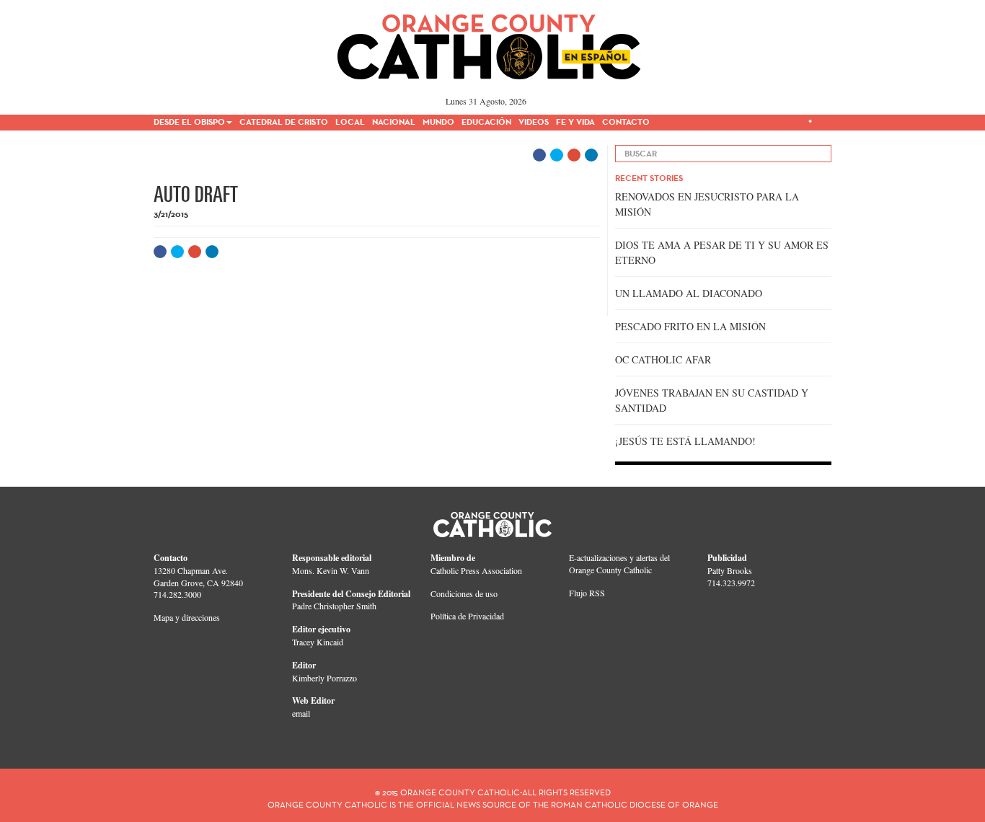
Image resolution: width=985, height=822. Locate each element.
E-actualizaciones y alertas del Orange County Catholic (619, 563)
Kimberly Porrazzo (324, 678)
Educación (486, 121)
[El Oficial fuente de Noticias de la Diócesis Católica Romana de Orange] (489, 41)
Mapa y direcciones (187, 617)
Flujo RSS (587, 592)
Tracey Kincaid (317, 642)
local (350, 121)
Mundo (438, 121)
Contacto (626, 121)
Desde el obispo (189, 121)
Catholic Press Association (476, 570)
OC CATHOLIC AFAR (663, 359)
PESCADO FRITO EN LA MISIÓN (690, 326)
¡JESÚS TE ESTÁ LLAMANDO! (685, 441)
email (301, 713)
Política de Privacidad (467, 616)
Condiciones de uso (464, 593)
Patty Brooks (729, 570)
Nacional (393, 121)
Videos (533, 121)
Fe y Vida (575, 121)
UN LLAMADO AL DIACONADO (688, 293)
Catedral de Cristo (283, 121)
